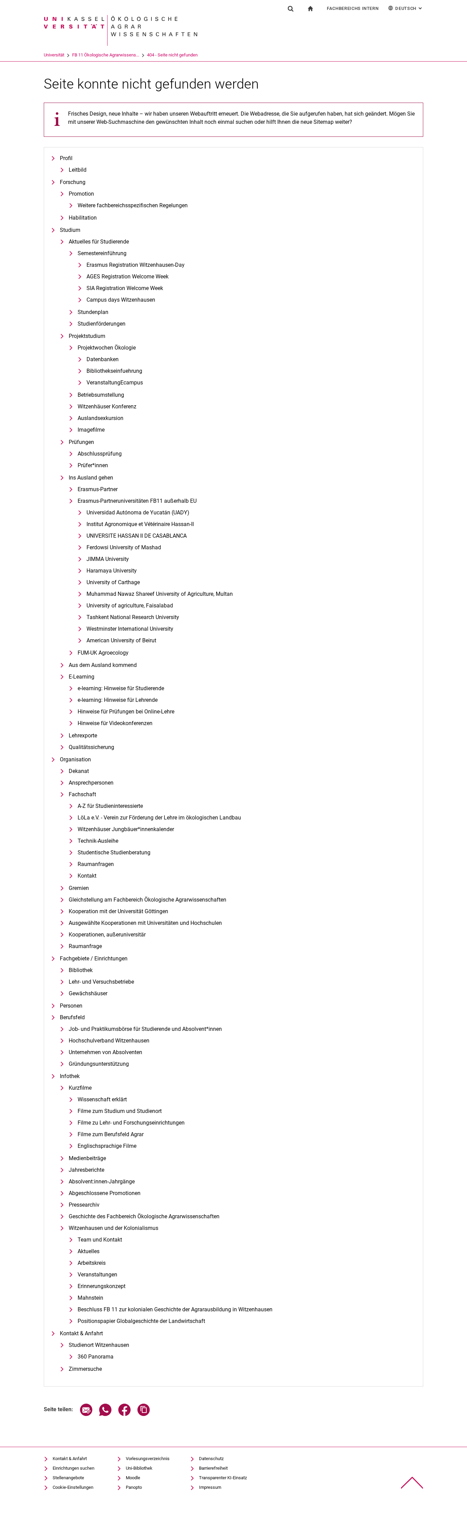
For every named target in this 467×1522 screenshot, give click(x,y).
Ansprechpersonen (91, 782)
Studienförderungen (101, 323)
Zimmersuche (85, 1369)
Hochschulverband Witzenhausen (109, 1040)
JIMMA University (107, 559)
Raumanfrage (85, 946)
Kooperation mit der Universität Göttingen (118, 911)
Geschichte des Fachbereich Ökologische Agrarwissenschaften (144, 1216)
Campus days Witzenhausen (120, 300)
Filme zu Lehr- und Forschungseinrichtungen (131, 1122)
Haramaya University (111, 570)
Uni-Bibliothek (139, 1468)
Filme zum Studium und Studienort (120, 1111)
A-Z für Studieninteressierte (110, 806)
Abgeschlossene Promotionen (105, 1193)
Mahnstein (90, 1298)
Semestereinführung (102, 253)
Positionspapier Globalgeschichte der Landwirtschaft (141, 1321)
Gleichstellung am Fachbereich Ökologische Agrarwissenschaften (147, 899)
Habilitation (83, 217)
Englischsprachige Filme (107, 1146)
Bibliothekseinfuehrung (114, 371)
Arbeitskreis (92, 1263)
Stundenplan (93, 312)
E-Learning (81, 676)
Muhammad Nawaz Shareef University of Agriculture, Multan (159, 594)
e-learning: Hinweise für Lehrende (118, 700)
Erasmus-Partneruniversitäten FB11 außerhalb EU (137, 501)
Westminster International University (129, 629)
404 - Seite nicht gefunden (172, 54)
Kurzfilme (80, 1088)
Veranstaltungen (97, 1274)
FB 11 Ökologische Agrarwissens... (105, 54)
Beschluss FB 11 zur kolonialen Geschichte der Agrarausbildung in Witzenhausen (175, 1309)
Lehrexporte (83, 735)
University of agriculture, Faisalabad (129, 605)
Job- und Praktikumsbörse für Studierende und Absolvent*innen (145, 1029)
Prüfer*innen (93, 465)
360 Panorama (96, 1356)
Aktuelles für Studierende (99, 241)
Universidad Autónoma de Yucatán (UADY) (137, 512)
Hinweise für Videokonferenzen (115, 723)
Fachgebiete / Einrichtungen (94, 958)
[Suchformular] (290, 8)
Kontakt (87, 875)
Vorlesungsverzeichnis (148, 1458)
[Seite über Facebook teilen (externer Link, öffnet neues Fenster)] (124, 1414)
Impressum (210, 1487)
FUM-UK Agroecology (103, 653)
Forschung (72, 182)
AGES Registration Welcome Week (127, 276)
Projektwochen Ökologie (107, 347)
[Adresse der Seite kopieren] (143, 1414)
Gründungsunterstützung (99, 1064)
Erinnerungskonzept (101, 1286)
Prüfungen (81, 442)
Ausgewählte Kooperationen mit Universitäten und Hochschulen (145, 923)
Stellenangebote (68, 1477)
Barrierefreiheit (213, 1468)
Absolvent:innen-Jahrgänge (102, 1181)
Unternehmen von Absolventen (105, 1052)
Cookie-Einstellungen (73, 1487)
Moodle (133, 1477)
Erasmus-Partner (98, 489)
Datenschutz (211, 1458)
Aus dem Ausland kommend (103, 665)
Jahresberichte (86, 1170)
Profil (66, 158)
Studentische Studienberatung (114, 852)
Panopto (134, 1487)
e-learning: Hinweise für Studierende (121, 688)
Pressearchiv (84, 1205)
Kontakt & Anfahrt (81, 1333)
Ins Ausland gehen (91, 477)
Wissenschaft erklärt (102, 1099)
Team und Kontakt (100, 1239)
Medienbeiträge (87, 1158)
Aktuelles (88, 1251)
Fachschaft (82, 794)
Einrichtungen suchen (73, 1468)
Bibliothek (81, 970)
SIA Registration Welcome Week (124, 288)
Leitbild (77, 170)
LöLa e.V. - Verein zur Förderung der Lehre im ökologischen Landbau (159, 817)
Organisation (75, 759)
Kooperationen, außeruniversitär (107, 934)
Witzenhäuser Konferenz (107, 406)
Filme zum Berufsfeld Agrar (111, 1134)
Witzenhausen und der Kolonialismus (113, 1228)
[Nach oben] (412, 1483)
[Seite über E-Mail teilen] (86, 1414)
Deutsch (409, 8)
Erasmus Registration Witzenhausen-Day (135, 265)
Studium (70, 230)
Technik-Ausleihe (98, 841)
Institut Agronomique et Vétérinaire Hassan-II (140, 524)
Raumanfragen (96, 864)
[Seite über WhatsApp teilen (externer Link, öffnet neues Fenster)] (105, 1414)
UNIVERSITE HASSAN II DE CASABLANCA (136, 536)
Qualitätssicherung (91, 747)
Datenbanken (102, 359)
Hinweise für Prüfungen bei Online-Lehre (126, 711)
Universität (54, 54)
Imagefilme (91, 430)
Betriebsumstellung (101, 395)
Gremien (79, 888)
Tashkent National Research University (132, 617)
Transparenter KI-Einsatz (223, 1477)
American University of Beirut (121, 640)
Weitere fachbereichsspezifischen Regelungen (133, 205)
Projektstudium (87, 336)
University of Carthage (113, 582)
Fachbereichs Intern (352, 8)
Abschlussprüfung (100, 453)
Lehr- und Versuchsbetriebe (101, 982)
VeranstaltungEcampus (114, 382)
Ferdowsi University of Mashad (123, 547)
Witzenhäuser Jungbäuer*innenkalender (126, 829)
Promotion (81, 194)
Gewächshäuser (88, 993)
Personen (71, 1005)
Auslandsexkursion (100, 418)
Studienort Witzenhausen (99, 1345)
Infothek (70, 1076)
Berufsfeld (72, 1017)
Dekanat (79, 771)
